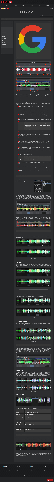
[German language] (5, 8)
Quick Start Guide (4, 21)
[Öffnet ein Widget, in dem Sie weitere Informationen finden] (50, 480)
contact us (32, 468)
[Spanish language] (3, 8)
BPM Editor (13, 18)
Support (39, 5)
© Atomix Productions (27, 475)
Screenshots (5, 471)
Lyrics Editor (4, 38)
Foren (18, 471)
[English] (1, 8)
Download (15, 5)
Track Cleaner (4, 44)
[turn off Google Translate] (16, 56)
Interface (3, 23)
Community (32, 5)
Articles (18, 470)
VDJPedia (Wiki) (19, 469)
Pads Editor (4, 34)
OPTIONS (20, 154)
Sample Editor (4, 40)
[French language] (4, 8)
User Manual (4, 18)
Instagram (46, 469)
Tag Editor (3, 42)
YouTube (46, 468)
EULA (31, 470)
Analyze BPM (22, 455)
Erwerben (23, 5)
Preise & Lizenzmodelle (7, 470)
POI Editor (3, 36)
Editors (9, 18)
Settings (3, 48)
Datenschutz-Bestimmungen (35, 469)
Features (5, 469)
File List (50, 454)
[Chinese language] (8, 8)
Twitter (46, 470)
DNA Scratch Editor (5, 32)
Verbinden (47, 5)
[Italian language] (7, 8)
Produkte (7, 5)
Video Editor (4, 46)
